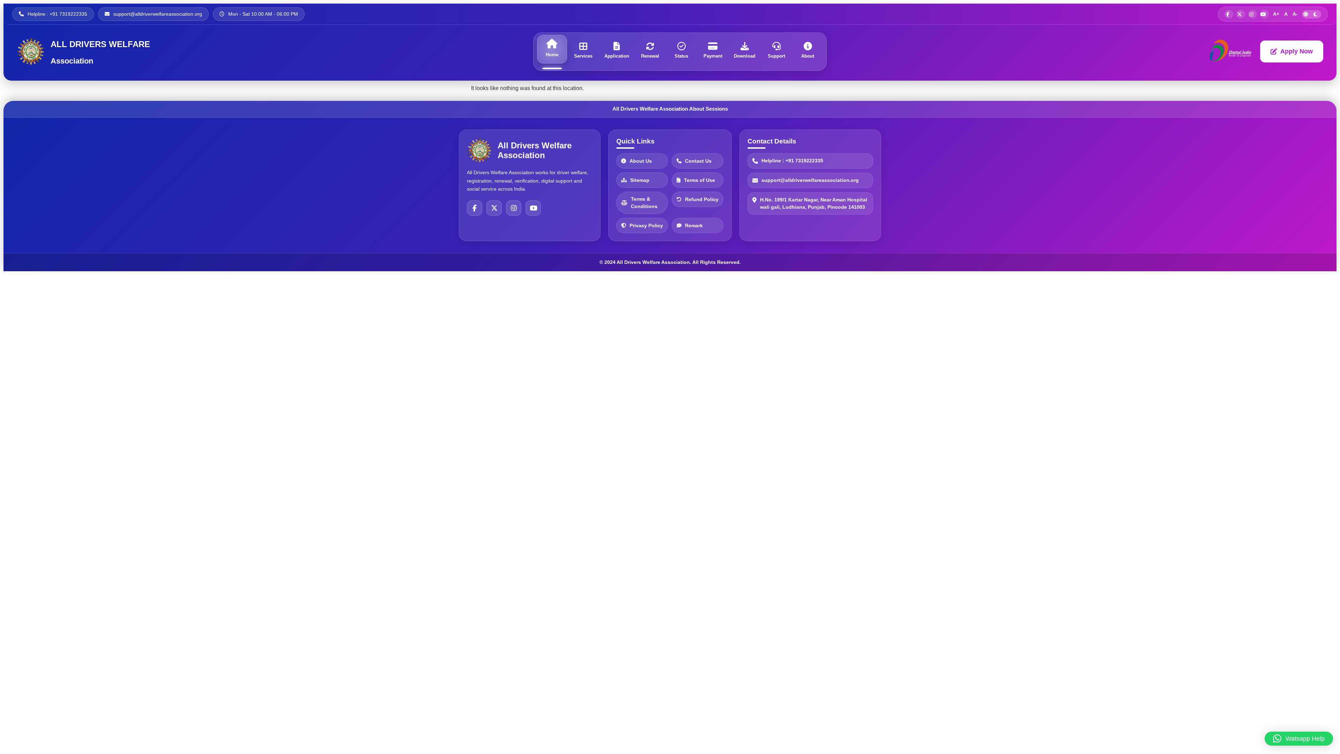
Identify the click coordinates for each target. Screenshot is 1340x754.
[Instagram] (513, 208)
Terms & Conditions (644, 202)
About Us (641, 160)
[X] (494, 208)
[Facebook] (474, 208)
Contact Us (698, 160)
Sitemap (639, 180)
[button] (1299, 739)
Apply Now (1296, 51)
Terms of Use (699, 180)
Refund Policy (702, 199)
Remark (694, 225)
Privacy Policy (646, 225)
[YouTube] (533, 208)
